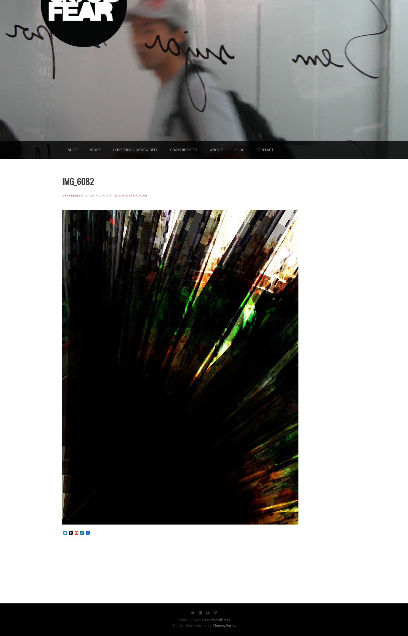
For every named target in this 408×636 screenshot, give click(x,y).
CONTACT (265, 149)
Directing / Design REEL (135, 149)
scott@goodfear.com (124, 195)
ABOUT (216, 149)
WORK (95, 149)
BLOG (239, 149)
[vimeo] (215, 613)
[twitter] (193, 613)
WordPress (221, 619)
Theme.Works (223, 625)
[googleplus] (200, 613)
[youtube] (208, 613)
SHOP (73, 149)
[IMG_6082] (180, 523)
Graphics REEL (184, 149)
